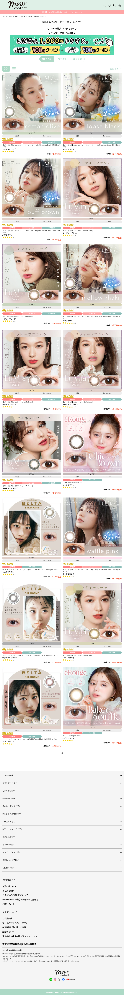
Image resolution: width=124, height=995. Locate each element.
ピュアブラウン (8, 572)
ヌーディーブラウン (70, 233)
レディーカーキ (68, 658)
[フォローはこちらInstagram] (55, 979)
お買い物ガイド (9, 886)
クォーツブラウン (9, 404)
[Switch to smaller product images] (6, 69)
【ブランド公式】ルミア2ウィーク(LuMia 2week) (78, 230)
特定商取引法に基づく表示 (14, 927)
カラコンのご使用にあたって (15, 895)
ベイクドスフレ (68, 738)
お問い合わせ (8, 904)
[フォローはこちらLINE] (50, 979)
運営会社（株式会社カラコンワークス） (20, 936)
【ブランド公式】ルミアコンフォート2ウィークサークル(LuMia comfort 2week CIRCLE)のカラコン (31, 146)
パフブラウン (7, 235)
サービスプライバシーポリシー (16, 923)
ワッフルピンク (68, 574)
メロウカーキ (68, 321)
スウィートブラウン (70, 404)
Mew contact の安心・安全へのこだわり (20, 899)
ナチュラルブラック (9, 658)
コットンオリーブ (9, 149)
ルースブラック (68, 149)
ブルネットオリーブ (9, 488)
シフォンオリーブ (9, 319)
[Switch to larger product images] (14, 69)
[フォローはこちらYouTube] (70, 979)
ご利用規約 (7, 918)
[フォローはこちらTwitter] (59, 979)
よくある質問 (8, 891)
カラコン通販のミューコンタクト (13, 16)
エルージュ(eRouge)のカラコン (72, 482)
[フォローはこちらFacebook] (63, 979)
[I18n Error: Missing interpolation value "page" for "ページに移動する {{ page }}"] (71, 752)
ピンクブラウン (8, 741)
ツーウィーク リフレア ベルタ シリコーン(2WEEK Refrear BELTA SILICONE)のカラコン (30, 569)
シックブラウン (68, 485)
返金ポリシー (8, 932)
